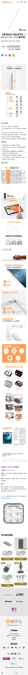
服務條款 (14, 639)
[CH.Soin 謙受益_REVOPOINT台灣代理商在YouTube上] (12, 648)
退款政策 (12, 667)
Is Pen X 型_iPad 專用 (13, 46)
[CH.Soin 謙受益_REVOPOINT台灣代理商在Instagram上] (8, 648)
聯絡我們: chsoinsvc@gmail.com (14, 635)
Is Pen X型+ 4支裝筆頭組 (14, 49)
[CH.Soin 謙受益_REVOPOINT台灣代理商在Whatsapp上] (20, 648)
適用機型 (3, 46)
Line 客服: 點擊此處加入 (14, 633)
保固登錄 (16, 667)
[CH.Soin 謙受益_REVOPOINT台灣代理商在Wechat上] (16, 648)
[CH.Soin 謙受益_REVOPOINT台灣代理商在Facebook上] (4, 648)
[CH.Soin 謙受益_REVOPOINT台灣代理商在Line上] (24, 648)
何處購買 (14, 637)
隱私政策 (7, 667)
